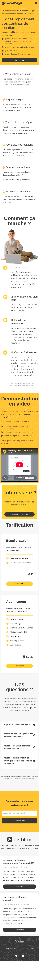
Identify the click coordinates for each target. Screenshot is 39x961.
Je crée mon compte (19, 514)
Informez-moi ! (19, 821)
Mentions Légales (11, 948)
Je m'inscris (19, 60)
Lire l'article (19, 887)
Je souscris (19, 666)
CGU (23, 948)
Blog (31, 948)
